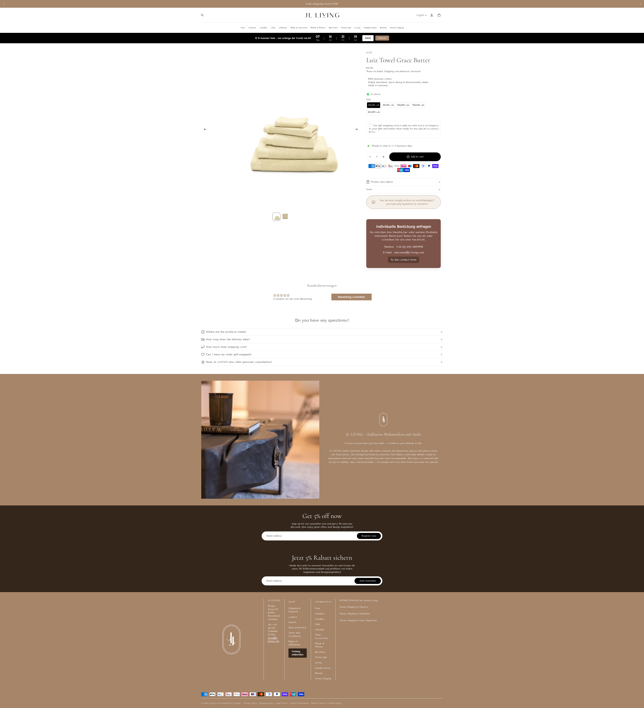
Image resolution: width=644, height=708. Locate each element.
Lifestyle (319, 629)
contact (292, 617)
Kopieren (382, 38)
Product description (382, 181)
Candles (319, 619)
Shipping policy (266, 703)
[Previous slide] (3, 4)
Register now (369, 535)
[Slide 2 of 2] (285, 217)
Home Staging (323, 678)
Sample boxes (323, 668)
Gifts (317, 624)
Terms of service (319, 703)
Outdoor (319, 613)
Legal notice (282, 703)
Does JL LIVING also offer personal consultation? (239, 362)
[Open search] (202, 15)
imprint (292, 622)
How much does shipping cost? (226, 346)
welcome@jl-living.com (409, 252)
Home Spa (321, 657)
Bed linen (320, 652)
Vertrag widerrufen (297, 653)
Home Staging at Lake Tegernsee (358, 620)
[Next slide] (640, 4)
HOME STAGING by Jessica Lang (359, 600)
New (317, 608)
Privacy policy (250, 703)
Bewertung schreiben (351, 296)
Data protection (297, 627)
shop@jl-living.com (273, 640)
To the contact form (403, 259)
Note (369, 189)
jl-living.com (214, 703)
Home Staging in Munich (354, 607)
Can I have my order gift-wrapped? (229, 354)
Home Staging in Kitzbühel (355, 613)
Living (318, 662)
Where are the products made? (226, 331)
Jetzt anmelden (367, 580)
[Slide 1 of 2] (276, 217)
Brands (319, 673)
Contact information (299, 703)
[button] (373, 105)
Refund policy (335, 703)
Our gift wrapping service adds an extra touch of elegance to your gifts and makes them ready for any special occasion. (404, 128)
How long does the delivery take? (228, 339)
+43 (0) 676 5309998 (409, 246)
